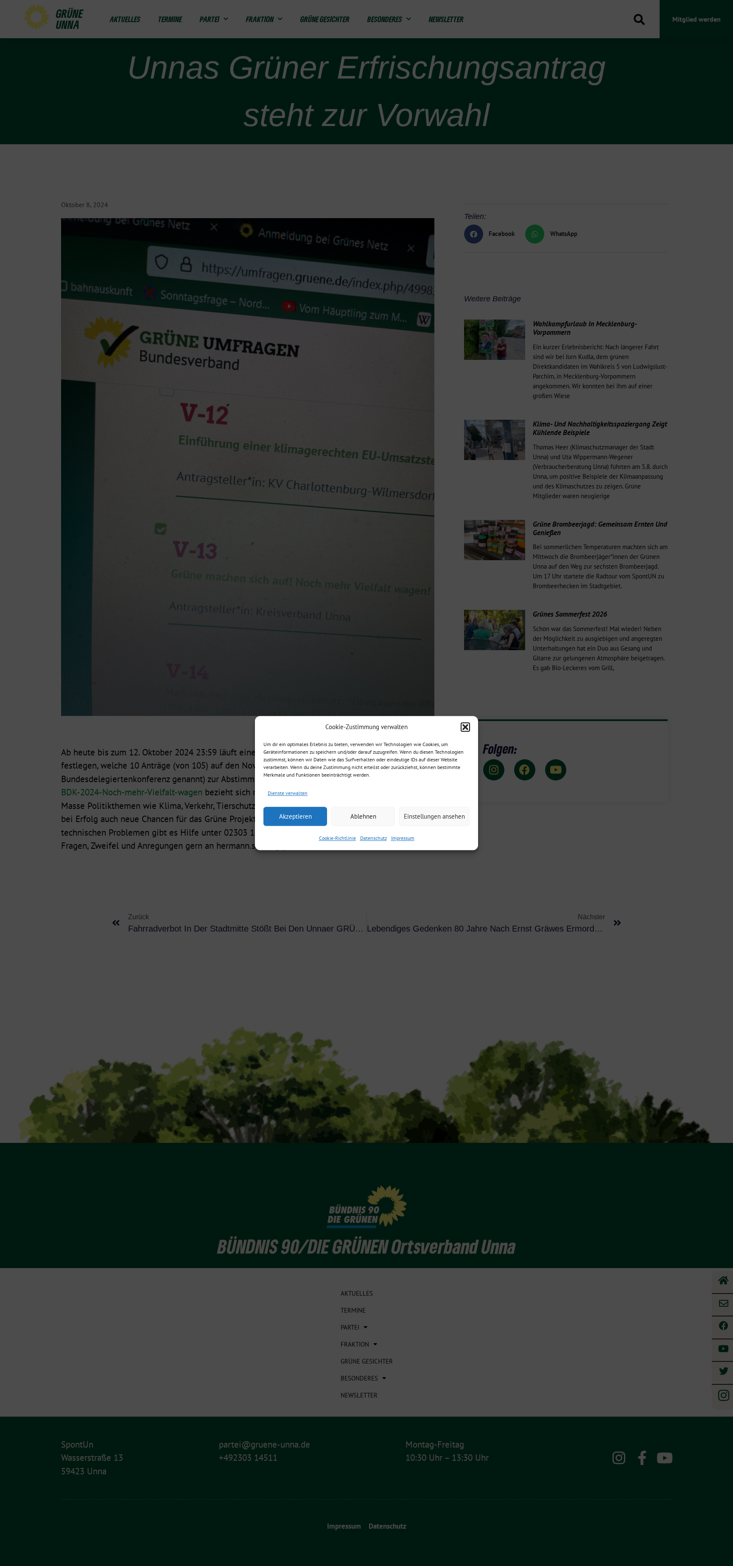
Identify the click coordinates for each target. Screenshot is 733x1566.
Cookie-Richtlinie (337, 838)
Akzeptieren (295, 816)
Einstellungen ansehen (434, 816)
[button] (465, 727)
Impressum (402, 838)
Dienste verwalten (288, 793)
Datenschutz (373, 838)
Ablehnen (363, 816)
